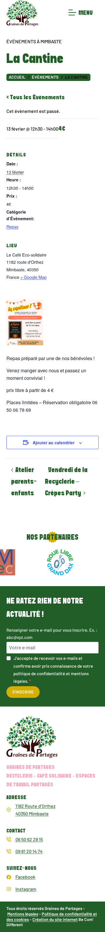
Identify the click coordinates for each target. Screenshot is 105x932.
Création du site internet (55, 919)
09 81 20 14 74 (29, 851)
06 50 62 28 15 (29, 839)
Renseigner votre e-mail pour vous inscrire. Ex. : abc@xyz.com (51, 633)
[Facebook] (8, 877)
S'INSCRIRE (23, 691)
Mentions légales (22, 913)
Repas (12, 226)
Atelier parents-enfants (24, 481)
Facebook (25, 876)
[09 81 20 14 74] (8, 851)
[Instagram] (8, 889)
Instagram (25, 889)
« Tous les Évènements (35, 97)
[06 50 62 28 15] (8, 839)
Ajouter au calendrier (53, 442)
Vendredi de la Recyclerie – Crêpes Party (66, 481)
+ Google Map (33, 277)
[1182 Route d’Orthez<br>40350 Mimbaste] (8, 810)
